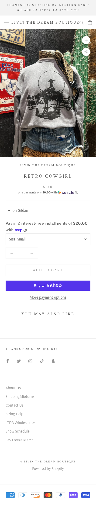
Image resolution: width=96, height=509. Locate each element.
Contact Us (15, 405)
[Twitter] (19, 360)
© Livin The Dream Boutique (48, 461)
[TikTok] (42, 360)
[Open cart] (90, 22)
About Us (13, 387)
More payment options (48, 297)
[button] (48, 192)
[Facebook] (8, 360)
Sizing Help (14, 413)
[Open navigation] (6, 22)
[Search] (81, 22)
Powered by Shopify (48, 468)
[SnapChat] (53, 360)
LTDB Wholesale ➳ (20, 422)
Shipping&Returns (20, 396)
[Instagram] (30, 360)
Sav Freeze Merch (20, 439)
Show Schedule (18, 431)
